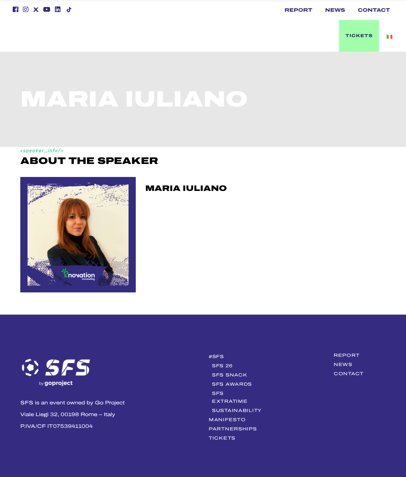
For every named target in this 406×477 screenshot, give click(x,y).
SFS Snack (229, 374)
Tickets (222, 438)
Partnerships (233, 428)
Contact (374, 10)
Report (298, 10)
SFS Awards (232, 384)
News (335, 10)
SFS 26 (222, 365)
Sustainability (237, 410)
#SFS (216, 356)
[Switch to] (192, 36)
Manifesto (227, 419)
